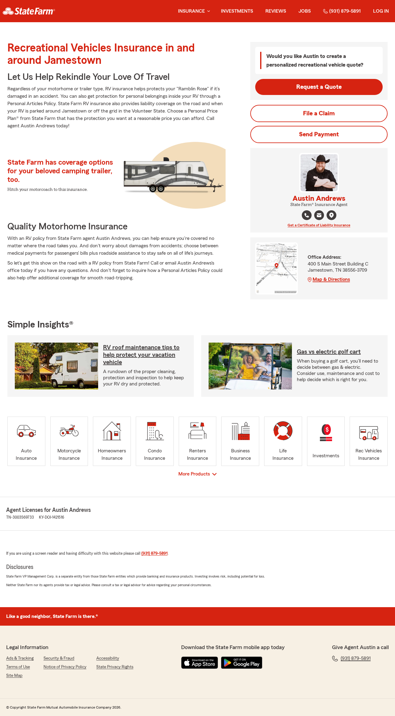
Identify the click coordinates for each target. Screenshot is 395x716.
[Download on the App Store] (199, 662)
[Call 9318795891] (307, 215)
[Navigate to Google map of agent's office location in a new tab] (331, 215)
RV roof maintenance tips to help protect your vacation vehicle (141, 354)
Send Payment (319, 134)
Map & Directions (331, 279)
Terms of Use (18, 667)
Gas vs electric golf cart (329, 352)
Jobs (304, 11)
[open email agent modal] (319, 216)
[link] (29, 11)
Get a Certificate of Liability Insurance (319, 225)
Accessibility (107, 658)
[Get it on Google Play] (241, 662)
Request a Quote (319, 87)
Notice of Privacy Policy (65, 667)
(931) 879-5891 (345, 11)
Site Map (14, 675)
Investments (237, 11)
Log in (381, 11)
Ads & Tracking (20, 658)
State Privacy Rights (114, 667)
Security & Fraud (59, 658)
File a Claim (319, 113)
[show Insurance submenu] (207, 11)
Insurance (191, 11)
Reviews (275, 11)
